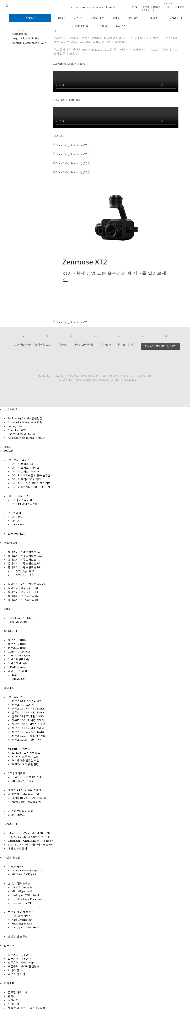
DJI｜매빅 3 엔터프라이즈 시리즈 (31, 483)
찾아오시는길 (125, 344)
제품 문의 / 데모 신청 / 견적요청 (26, 1007)
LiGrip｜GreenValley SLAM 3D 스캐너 (30, 832)
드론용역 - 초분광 (18, 954)
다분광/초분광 (80, 25)
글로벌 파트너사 (17, 992)
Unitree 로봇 (97, 17)
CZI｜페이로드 (16, 773)
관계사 (12, 996)
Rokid (116, 17)
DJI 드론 (77, 17)
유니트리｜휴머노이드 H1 (23, 599)
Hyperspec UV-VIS (22, 902)
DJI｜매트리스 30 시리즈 (26, 479)
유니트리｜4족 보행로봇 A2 (24, 551)
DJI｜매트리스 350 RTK (26, 471)
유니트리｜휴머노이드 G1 (23, 588)
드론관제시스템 (17, 533)
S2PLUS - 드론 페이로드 (26, 752)
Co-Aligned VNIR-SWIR (25, 895)
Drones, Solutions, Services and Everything (95, 7)
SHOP (134, 7)
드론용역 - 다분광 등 (20, 958)
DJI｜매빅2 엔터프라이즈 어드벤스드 (33, 487)
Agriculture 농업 (20, 33)
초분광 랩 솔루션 (18, 936)
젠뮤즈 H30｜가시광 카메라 (28, 720)
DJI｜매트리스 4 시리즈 (25, 467)
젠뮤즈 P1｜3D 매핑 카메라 (28, 716)
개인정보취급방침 (84, 344)
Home (61, 17)
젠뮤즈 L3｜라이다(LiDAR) (28, 708)
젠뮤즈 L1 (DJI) (17, 639)
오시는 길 (13, 1004)
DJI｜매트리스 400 (23, 463)
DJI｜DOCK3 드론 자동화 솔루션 (31, 475)
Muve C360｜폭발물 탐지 (26, 801)
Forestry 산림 (15, 426)
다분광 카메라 (16, 866)
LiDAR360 (18, 524)
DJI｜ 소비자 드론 (18, 496)
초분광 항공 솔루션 (19, 883)
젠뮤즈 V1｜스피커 (23, 704)
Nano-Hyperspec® (22, 887)
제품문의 (179, 7)
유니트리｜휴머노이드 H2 (23, 595)
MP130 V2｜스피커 (23, 781)
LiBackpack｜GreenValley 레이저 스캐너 (31, 840)
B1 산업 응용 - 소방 (23, 575)
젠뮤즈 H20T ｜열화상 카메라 (29, 735)
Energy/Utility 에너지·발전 (26, 38)
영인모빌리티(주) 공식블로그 (34, 344)
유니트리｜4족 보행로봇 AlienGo (27, 584)
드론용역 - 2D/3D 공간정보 (23, 966)
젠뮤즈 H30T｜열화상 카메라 (29, 724)
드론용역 (102, 25)
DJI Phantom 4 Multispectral (27, 870)
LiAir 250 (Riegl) (17, 663)
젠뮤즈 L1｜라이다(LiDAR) (28, 731)
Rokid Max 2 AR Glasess (21, 617)
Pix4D (15, 520)
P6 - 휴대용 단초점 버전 (25, 760)
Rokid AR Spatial (17, 621)
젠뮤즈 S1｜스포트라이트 (27, 700)
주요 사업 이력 (16, 974)
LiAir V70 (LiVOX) (19, 651)
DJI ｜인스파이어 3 (23, 499)
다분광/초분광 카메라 (20, 810)
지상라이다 (175, 17)
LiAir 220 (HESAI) (18, 659)
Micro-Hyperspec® (22, 891)
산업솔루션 (32, 17)
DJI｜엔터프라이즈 (19, 459)
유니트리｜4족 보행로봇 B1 (24, 567)
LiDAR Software (17, 667)
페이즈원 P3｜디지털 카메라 (24, 790)
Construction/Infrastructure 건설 (25, 422)
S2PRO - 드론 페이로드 (25, 756)
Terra (14, 674)
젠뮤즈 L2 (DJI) (17, 643)
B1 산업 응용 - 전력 (23, 571)
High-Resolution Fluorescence (28, 899)
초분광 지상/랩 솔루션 (21, 911)
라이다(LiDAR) (16, 814)
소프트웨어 (14, 512)
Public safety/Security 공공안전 (25, 418)
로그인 (146, 7)
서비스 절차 (15, 970)
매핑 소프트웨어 (17, 671)
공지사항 (13, 1000)
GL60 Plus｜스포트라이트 (27, 777)
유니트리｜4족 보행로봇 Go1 (25, 559)
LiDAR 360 (18, 678)
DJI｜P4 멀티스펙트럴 (25, 503)
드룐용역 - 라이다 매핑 (21, 962)
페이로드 (155, 17)
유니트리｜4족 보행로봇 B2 (24, 563)
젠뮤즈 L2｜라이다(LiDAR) (28, 712)
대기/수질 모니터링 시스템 (23, 794)
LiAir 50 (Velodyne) (19, 655)
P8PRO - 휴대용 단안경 (25, 764)
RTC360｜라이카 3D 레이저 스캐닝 (28, 836)
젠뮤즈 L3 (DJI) (17, 647)
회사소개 (121, 25)
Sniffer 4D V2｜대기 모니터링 (29, 797)
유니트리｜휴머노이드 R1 (23, 591)
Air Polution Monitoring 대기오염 (29, 42)
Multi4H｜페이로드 (19, 748)
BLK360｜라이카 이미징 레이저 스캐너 (31, 844)
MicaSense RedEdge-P (24, 874)
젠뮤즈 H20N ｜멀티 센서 (27, 739)
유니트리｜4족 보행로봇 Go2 (25, 555)
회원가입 (157, 7)
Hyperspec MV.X (21, 915)
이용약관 (62, 344)
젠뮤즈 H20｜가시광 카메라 (28, 728)
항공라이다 (134, 17)
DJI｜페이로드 (16, 696)
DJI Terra (17, 516)
